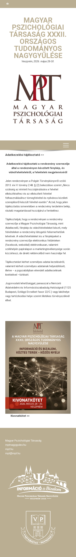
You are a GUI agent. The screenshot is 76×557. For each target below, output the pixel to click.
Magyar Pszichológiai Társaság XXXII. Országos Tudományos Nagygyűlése (38, 38)
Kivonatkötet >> (20, 415)
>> (24, 155)
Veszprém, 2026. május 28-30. (38, 61)
